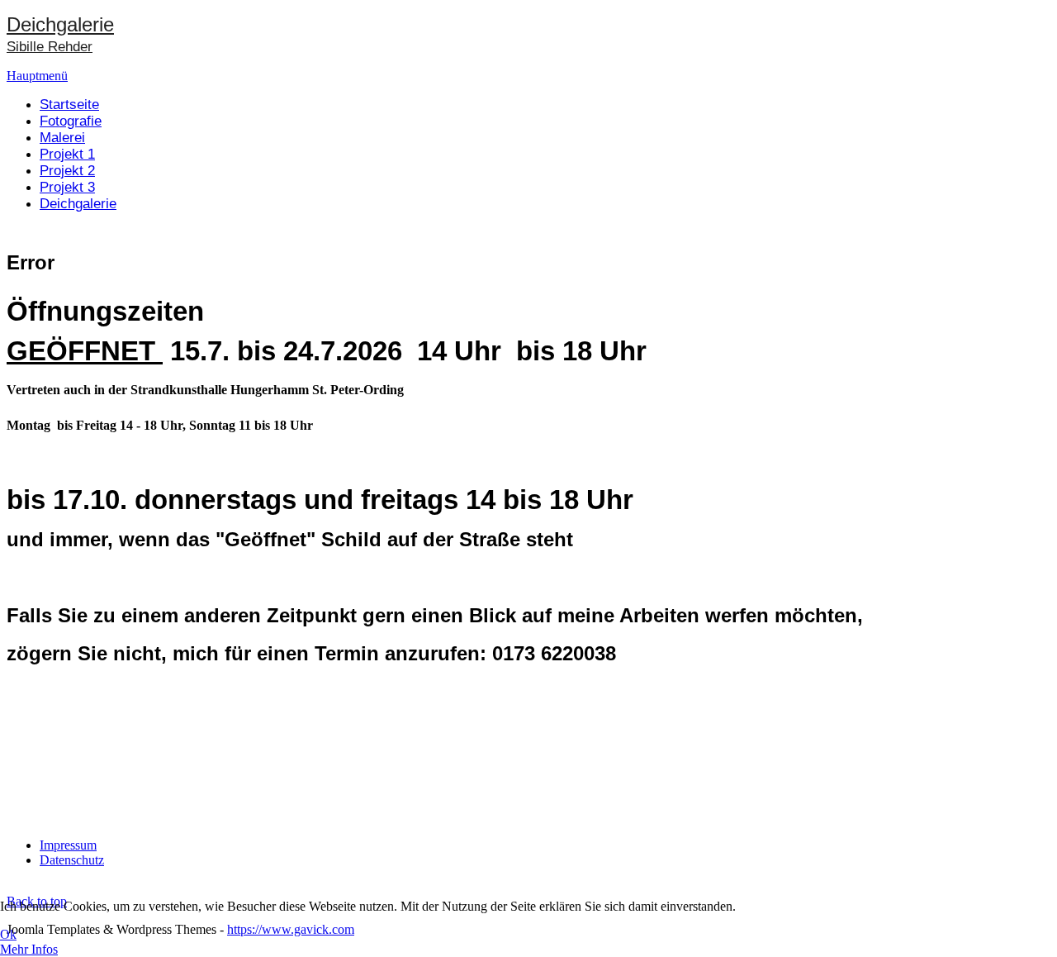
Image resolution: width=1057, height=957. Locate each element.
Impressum (68, 845)
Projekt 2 (67, 171)
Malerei (62, 137)
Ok (8, 934)
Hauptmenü (37, 76)
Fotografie (71, 121)
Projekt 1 (67, 154)
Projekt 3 (67, 187)
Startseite (69, 104)
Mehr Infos (29, 949)
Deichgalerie (78, 204)
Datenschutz (72, 860)
